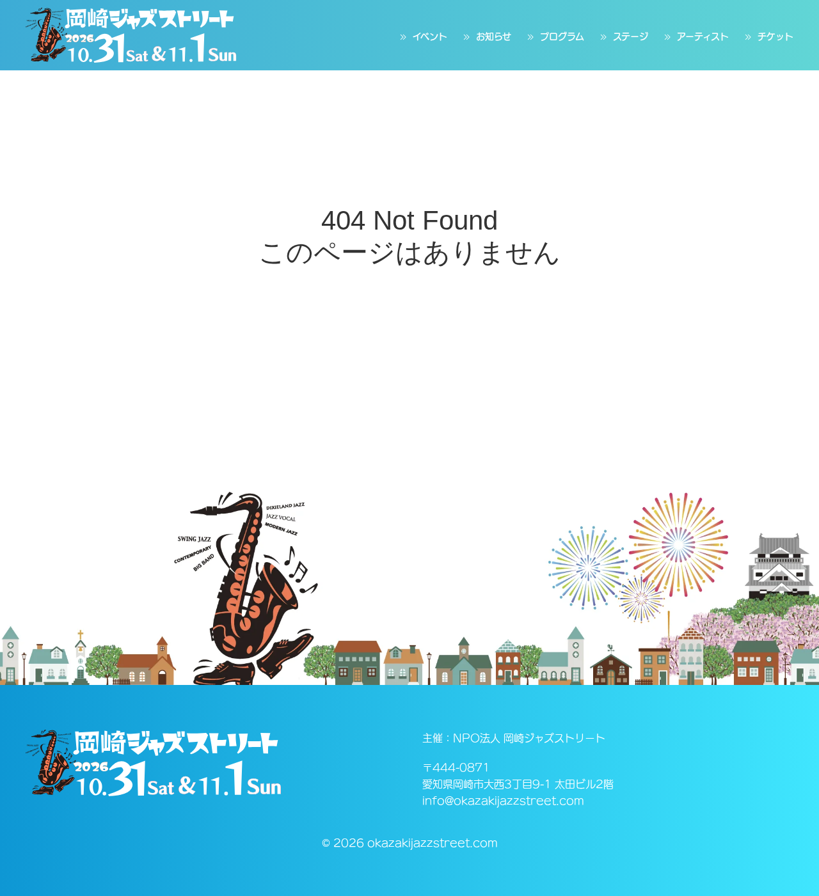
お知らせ (493, 36)
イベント (430, 36)
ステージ (630, 36)
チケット (775, 36)
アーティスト (703, 36)
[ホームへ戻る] (131, 35)
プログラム (562, 36)
